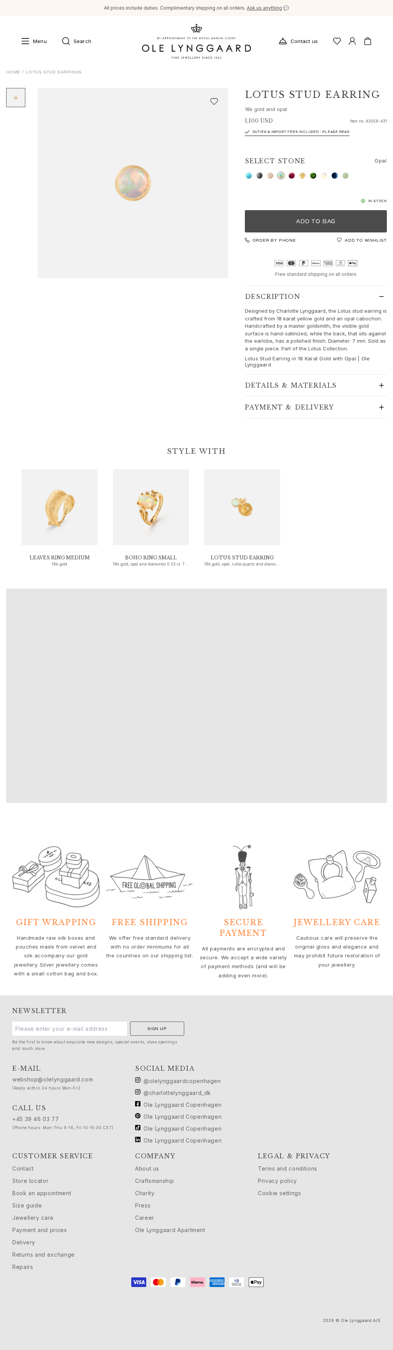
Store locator (30, 1181)
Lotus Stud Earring (242, 558)
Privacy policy (277, 1181)
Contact (22, 1168)
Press (142, 1205)
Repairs (22, 1267)
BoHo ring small (151, 558)
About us (147, 1168)
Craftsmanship (154, 1181)
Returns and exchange (43, 1254)
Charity (144, 1193)
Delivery (23, 1242)
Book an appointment (41, 1193)
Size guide (27, 1205)
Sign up (157, 1028)
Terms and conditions (287, 1168)
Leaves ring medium (60, 558)
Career (144, 1217)
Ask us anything (264, 8)
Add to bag (315, 221)
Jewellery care (33, 1217)
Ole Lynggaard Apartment (170, 1230)
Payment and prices (39, 1230)
